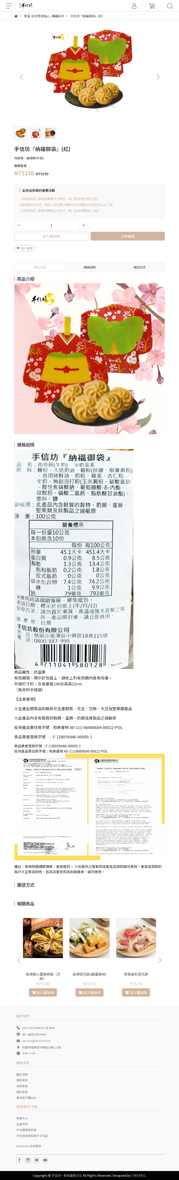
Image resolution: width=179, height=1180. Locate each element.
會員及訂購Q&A (26, 1098)
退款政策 (22, 1086)
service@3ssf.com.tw (36, 1041)
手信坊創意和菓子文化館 (32, 1136)
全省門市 (22, 1124)
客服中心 (22, 1118)
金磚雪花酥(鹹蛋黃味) (89, 974)
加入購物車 (51, 236)
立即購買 (128, 236)
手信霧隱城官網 (26, 1130)
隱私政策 (22, 1092)
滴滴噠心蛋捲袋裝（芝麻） (43, 976)
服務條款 (22, 1080)
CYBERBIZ (138, 1175)
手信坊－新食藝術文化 (67, 1175)
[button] (158, 77)
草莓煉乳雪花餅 (136, 974)
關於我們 (22, 1074)
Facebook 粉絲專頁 (28, 1146)
